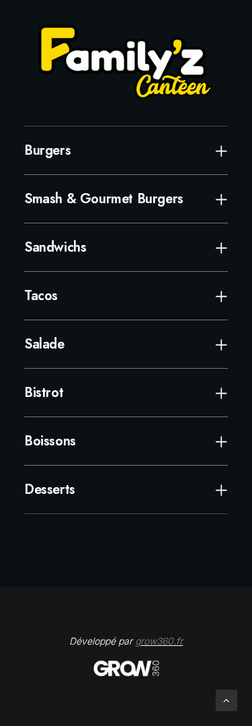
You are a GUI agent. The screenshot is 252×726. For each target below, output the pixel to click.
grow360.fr (159, 641)
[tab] (126, 150)
